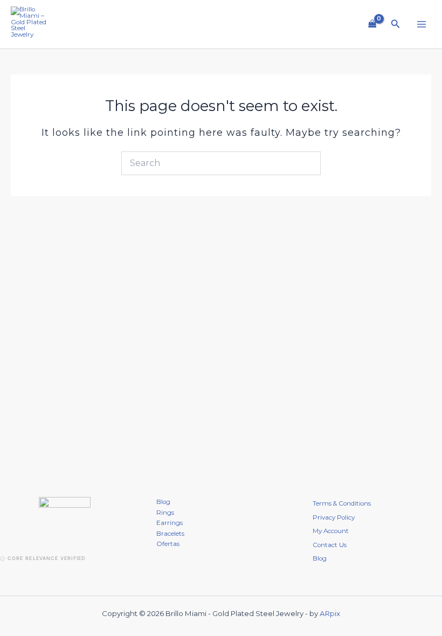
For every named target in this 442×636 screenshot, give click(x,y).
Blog (163, 502)
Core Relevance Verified (46, 558)
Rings (165, 512)
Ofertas (167, 544)
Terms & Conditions (342, 503)
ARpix (330, 613)
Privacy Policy (334, 517)
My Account (331, 531)
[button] (395, 24)
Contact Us (330, 545)
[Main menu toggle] (421, 24)
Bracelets (170, 533)
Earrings (169, 523)
